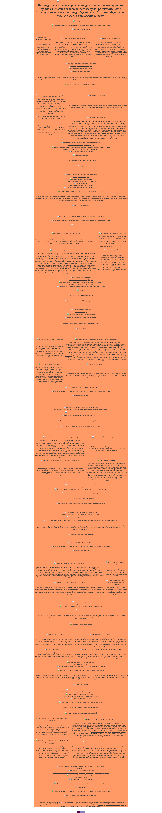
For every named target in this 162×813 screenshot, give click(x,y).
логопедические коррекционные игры (81, 295)
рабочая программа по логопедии (81, 66)
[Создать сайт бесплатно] (81, 812)
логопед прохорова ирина (81, 177)
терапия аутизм (81, 487)
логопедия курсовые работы (92, 806)
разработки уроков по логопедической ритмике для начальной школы (81, 692)
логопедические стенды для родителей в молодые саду (108, 732)
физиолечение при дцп (81, 664)
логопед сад (81, 768)
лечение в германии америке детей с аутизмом (81, 181)
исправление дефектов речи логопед (81, 284)
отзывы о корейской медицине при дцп (81, 145)
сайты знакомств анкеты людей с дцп (81, 280)
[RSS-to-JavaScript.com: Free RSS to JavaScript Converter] (66, 803)
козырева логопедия (81, 312)
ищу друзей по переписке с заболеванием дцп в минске (81, 149)
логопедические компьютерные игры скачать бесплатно (81, 696)
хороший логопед (81, 777)
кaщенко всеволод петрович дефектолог (81, 185)
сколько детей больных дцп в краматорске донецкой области (81, 514)
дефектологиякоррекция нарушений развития (81, 604)
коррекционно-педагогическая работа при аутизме (108, 755)
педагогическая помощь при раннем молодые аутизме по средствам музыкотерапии (81, 409)
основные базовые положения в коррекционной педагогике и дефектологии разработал (81, 773)
